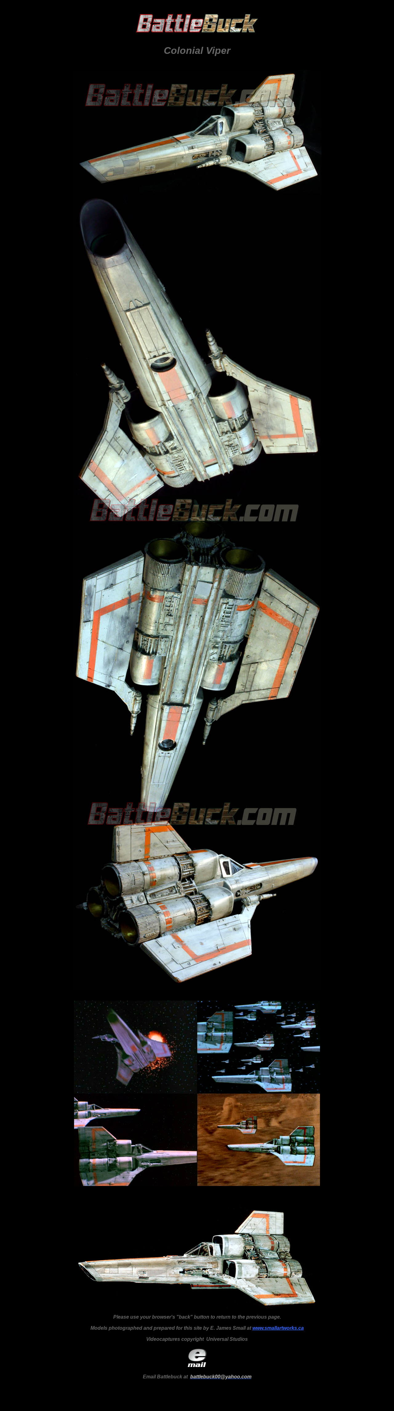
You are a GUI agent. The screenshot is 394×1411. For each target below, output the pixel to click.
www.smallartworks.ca (278, 1328)
